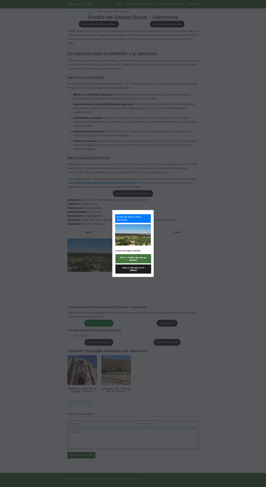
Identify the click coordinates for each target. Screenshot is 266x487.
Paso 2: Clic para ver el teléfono (133, 269)
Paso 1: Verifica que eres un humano (133, 258)
